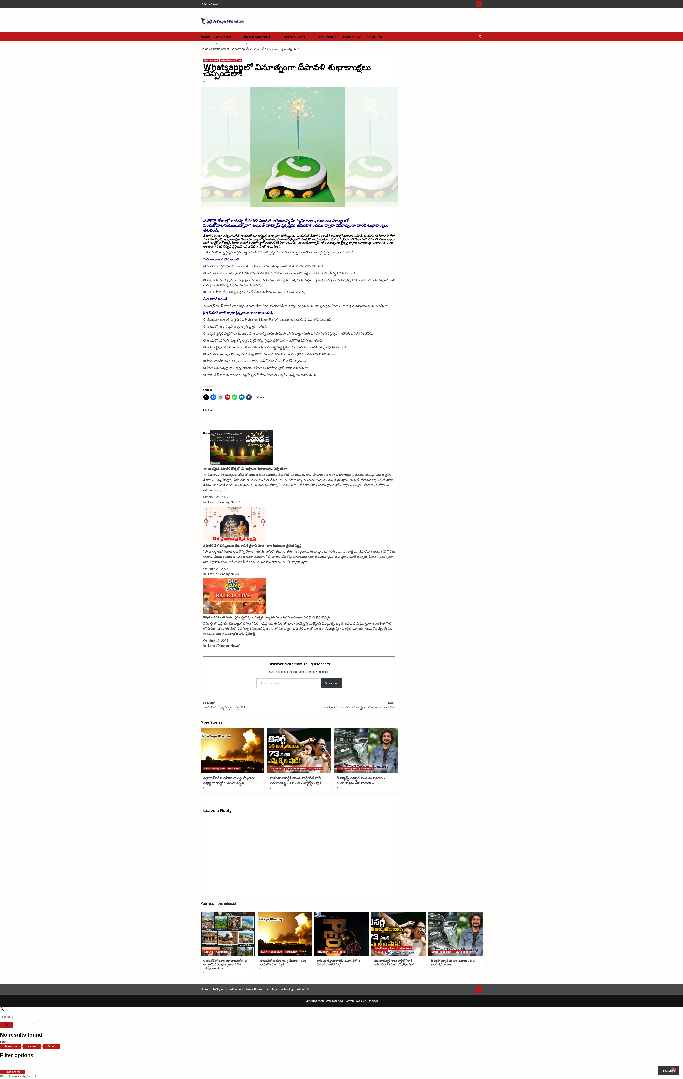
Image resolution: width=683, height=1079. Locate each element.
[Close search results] (6, 1025)
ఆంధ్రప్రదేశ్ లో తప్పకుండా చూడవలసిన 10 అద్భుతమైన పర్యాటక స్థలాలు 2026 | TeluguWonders (225, 964)
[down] (235, 38)
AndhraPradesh (223, 952)
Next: (358, 705)
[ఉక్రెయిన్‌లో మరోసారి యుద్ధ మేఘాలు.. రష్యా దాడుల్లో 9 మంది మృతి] (233, 750)
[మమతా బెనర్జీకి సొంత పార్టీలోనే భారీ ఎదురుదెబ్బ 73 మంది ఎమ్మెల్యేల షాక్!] (299, 750)
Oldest (51, 1046)
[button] (480, 37)
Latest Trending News (231, 60)
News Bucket (295, 37)
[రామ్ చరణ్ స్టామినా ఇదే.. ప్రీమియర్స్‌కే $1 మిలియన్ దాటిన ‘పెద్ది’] (341, 934)
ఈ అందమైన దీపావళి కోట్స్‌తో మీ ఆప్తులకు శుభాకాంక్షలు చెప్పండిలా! (245, 468)
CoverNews (353, 1000)
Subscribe (331, 683)
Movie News (323, 952)
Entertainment (257, 37)
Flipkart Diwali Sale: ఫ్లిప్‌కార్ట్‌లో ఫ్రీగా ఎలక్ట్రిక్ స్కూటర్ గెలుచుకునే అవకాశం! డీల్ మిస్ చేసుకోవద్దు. (267, 617)
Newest (32, 1046)
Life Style (222, 37)
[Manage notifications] (673, 1070)
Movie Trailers (338, 952)
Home (205, 37)
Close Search (12, 1071)
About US (374, 37)
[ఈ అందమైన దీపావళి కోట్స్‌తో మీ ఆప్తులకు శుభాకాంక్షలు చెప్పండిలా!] (241, 447)
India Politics (277, 769)
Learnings (327, 37)
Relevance (10, 1046)
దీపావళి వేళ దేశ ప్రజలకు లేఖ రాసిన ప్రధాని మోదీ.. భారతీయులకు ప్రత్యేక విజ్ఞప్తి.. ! (254, 546)
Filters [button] (9, 1042)
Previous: (224, 705)
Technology (351, 37)
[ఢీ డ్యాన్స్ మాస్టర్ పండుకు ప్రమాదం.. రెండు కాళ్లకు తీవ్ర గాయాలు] (366, 750)
